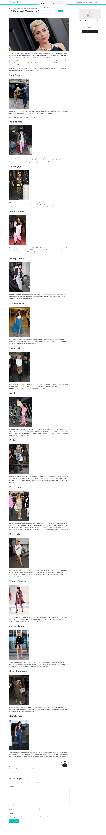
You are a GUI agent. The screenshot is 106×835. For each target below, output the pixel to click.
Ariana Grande (13, 768)
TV (93, 2)
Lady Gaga (31, 768)
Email (11, 809)
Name (11, 805)
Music (90, 2)
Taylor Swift (41, 768)
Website (11, 813)
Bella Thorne (19, 768)
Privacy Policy (93, 830)
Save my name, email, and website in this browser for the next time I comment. (32, 817)
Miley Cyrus (36, 768)
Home (10, 8)
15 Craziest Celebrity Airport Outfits (28, 8)
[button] (96, 2)
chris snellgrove (65, 768)
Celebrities (79, 2)
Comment (12, 786)
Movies (85, 2)
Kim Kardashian (25, 768)
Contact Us (85, 830)
